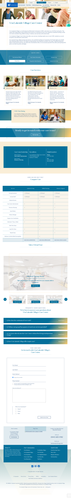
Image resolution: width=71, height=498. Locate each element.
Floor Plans (28, 5)
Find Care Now (40, 2)
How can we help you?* (16, 388)
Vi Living (20, 7)
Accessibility (43, 476)
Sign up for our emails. (18, 377)
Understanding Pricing (36, 5)
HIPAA (37, 476)
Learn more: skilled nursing (44, 240)
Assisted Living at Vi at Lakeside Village (12, 103)
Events (59, 5)
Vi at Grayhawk (27, 454)
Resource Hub (53, 5)
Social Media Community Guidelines (35, 478)
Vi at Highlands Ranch (41, 454)
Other (19, 413)
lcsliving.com (47, 487)
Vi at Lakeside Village (31, 7)
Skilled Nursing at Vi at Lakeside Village (34, 103)
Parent (19, 411)
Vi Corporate (15, 476)
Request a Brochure (55, 454)
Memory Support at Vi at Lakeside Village (57, 103)
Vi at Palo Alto (40, 456)
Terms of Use (23, 476)
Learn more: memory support (60, 240)
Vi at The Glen (40, 452)
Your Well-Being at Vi (39, 7)
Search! (66, 2)
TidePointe (39, 459)
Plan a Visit (53, 452)
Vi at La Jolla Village (28, 456)
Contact (31, 2)
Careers (49, 2)
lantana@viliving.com (57, 443)
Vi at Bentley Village (41, 450)
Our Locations (24, 7)
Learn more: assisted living (29, 240)
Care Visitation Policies (52, 476)
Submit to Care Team (44, 417)
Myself (19, 409)
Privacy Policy (30, 476)
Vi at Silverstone (27, 459)
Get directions (14, 437)
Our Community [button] (21, 5)
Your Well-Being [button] (46, 5)
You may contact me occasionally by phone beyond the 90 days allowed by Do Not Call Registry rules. (24, 384)
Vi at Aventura (27, 450)
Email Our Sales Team (55, 450)
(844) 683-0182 (57, 437)
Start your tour (35, 285)
